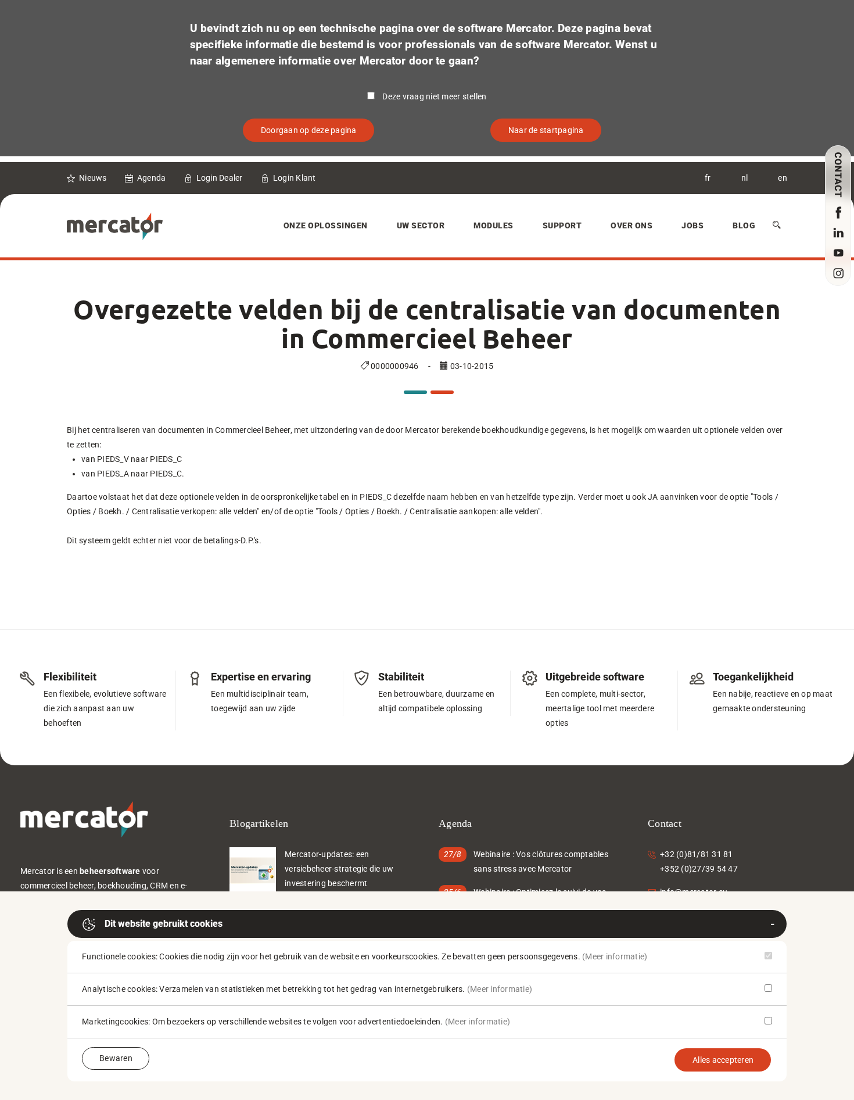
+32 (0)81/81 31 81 (696, 854)
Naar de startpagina (546, 130)
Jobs (692, 225)
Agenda (151, 177)
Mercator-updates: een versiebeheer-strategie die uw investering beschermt (339, 869)
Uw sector (421, 225)
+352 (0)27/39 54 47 (699, 868)
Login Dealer (219, 177)
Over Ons (631, 225)
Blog (744, 225)
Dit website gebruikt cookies (164, 923)
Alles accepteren (722, 1060)
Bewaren (115, 1058)
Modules (493, 225)
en (782, 177)
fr (708, 177)
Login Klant (294, 177)
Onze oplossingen (326, 225)
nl (744, 177)
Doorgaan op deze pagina (309, 130)
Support (562, 225)
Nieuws (93, 177)
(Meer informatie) (614, 956)
